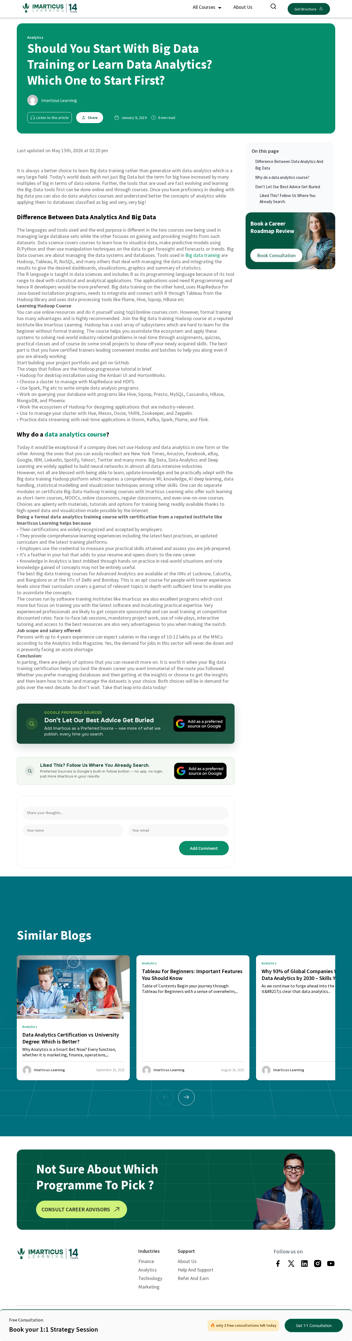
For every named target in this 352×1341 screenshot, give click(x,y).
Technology (150, 1278)
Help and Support (195, 1270)
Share (93, 117)
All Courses (204, 7)
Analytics (147, 1270)
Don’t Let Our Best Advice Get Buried (287, 186)
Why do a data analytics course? (282, 177)
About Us (242, 7)
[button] (186, 1097)
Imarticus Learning (59, 100)
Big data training (202, 255)
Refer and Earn (193, 1278)
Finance (146, 1261)
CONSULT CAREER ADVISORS (76, 1209)
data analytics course (75, 434)
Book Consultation (276, 255)
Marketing (149, 1287)
